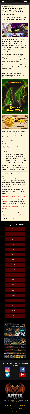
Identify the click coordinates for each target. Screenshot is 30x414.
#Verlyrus (11, 218)
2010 (13, 310)
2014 (13, 290)
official (5, 201)
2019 (13, 264)
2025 (13, 234)
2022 (13, 249)
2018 (13, 269)
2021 (13, 254)
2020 (13, 259)
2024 (13, 239)
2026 (13, 229)
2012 (13, 300)
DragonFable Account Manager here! (14, 196)
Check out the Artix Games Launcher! (14, 215)
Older (13, 315)
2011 (13, 305)
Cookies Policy (22, 408)
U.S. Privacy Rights (9, 408)
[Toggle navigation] (3, 1)
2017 (13, 275)
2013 (13, 295)
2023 (13, 244)
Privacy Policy (21, 405)
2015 (13, 285)
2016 (13, 280)
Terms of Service (9, 405)
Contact (15, 411)
